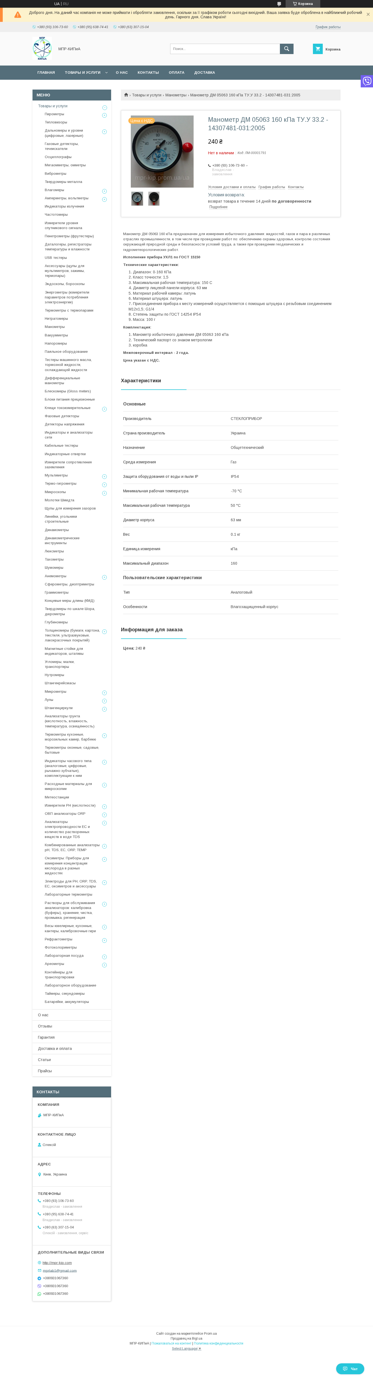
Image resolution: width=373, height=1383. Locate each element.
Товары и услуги (82, 72)
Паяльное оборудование (66, 352)
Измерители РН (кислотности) (70, 805)
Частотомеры (56, 214)
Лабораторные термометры (68, 894)
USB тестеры (56, 258)
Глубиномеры (56, 622)
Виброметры (55, 173)
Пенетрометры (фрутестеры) (69, 236)
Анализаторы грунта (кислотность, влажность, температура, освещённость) (69, 721)
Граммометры (57, 592)
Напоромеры (56, 343)
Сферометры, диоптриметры (69, 584)
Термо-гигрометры (60, 483)
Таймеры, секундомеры (65, 993)
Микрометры (55, 691)
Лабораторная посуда (64, 955)
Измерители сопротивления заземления (68, 464)
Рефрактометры (58, 939)
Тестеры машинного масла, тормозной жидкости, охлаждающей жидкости (68, 365)
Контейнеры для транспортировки (59, 974)
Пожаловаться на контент (171, 1343)
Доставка (204, 72)
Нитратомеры (56, 318)
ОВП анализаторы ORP (65, 814)
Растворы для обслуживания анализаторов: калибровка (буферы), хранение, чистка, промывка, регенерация (70, 910)
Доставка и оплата (55, 1048)
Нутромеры (54, 675)
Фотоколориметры (61, 947)
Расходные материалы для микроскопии (68, 786)
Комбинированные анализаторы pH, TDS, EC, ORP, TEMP (72, 847)
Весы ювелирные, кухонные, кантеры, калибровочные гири (70, 928)
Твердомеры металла (63, 182)
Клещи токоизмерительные (67, 408)
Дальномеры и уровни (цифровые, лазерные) (64, 132)
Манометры (176, 95)
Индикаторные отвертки (65, 454)
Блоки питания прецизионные (70, 399)
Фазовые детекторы (62, 416)
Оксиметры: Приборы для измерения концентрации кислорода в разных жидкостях (67, 865)
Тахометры (54, 559)
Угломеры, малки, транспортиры (60, 664)
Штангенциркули (59, 708)
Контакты (148, 72)
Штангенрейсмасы (60, 683)
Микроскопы (55, 492)
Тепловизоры (56, 122)
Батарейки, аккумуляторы (67, 1002)
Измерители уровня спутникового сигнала (63, 225)
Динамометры (57, 530)
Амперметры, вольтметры (66, 198)
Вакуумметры (56, 335)
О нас (122, 72)
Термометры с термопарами (69, 310)
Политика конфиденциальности (218, 1343)
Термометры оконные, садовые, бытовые (72, 749)
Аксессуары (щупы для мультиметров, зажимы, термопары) (65, 271)
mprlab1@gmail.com (60, 1270)
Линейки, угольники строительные (61, 518)
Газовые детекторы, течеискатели (62, 146)
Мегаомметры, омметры (65, 165)
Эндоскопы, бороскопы (65, 284)
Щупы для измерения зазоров (70, 508)
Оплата (176, 72)
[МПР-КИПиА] (42, 58)
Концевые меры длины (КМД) (69, 601)
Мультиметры (56, 475)
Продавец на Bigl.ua (186, 1338)
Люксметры (54, 551)
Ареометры (54, 964)
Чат (354, 1369)
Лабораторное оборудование (70, 985)
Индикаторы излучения (64, 206)
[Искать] (287, 49)
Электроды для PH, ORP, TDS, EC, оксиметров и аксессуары (71, 883)
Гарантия (46, 1037)
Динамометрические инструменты (62, 540)
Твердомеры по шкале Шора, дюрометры (70, 611)
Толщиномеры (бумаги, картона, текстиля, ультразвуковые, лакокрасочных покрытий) (72, 635)
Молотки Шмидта (59, 500)
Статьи (44, 1060)
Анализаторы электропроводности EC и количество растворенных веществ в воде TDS (67, 829)
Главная (46, 72)
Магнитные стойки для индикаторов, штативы (64, 651)
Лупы (49, 700)
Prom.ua (210, 1333)
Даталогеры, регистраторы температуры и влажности (68, 246)
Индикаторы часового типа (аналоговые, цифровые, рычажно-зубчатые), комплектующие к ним (68, 768)
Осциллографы (58, 157)
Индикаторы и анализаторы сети (69, 434)
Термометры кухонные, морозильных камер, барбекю (70, 736)
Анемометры (55, 576)
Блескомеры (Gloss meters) (68, 391)
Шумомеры (54, 567)
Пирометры (54, 114)
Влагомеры (54, 190)
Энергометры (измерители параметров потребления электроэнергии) (67, 297)
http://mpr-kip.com (57, 1263)
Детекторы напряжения (64, 424)
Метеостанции (57, 797)
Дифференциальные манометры (62, 380)
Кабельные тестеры (61, 445)
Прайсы (45, 1071)
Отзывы (45, 1026)
